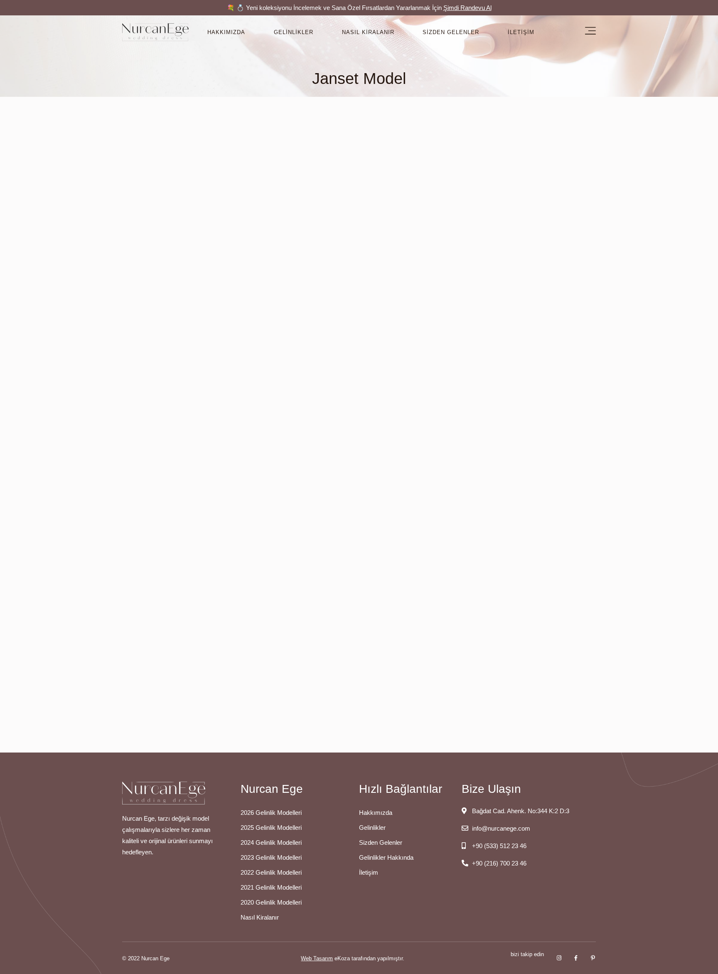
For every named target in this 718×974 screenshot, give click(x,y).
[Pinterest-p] (593, 958)
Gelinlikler (293, 32)
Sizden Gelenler (451, 32)
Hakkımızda (226, 32)
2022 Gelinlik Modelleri (271, 872)
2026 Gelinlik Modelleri (271, 812)
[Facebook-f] (576, 958)
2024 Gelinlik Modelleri (271, 842)
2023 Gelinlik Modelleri (271, 857)
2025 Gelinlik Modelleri (271, 827)
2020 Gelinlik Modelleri (271, 902)
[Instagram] (559, 958)
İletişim (521, 32)
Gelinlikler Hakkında (386, 857)
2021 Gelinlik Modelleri (271, 887)
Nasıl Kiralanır (368, 32)
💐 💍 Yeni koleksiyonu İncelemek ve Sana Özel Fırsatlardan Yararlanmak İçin (359, 7)
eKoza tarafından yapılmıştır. (352, 958)
